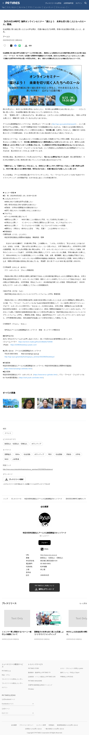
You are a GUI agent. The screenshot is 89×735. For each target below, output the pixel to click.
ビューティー (49, 7)
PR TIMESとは (6, 671)
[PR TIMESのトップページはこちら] (13, 3)
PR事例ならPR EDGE (66, 677)
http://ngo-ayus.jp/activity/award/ (64, 124)
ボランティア (36, 444)
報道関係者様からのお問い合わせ (67, 725)
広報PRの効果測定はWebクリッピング (40, 685)
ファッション (61, 7)
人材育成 (16, 459)
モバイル (22, 7)
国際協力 (8, 454)
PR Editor (31, 689)
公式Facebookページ (8, 699)
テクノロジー (12, 7)
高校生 (68, 454)
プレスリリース (16, 499)
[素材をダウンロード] (26, 45)
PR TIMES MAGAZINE (35, 681)
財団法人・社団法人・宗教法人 (16, 444)
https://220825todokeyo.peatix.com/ (23, 345)
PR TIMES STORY (33, 668)
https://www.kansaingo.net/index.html (18, 369)
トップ (5, 499)
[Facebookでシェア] (15, 45)
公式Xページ (6, 709)
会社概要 (14, 725)
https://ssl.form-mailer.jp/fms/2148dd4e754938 (35, 342)
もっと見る (83, 603)
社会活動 (27, 454)
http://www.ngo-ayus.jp (48, 555)
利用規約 (51, 725)
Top (3, 7)
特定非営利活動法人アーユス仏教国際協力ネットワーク (43, 499)
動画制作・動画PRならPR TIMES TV (39, 672)
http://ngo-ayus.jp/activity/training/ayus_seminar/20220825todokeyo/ (29, 357)
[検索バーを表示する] (85, 3)
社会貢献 (59, 454)
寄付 (50, 454)
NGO (6, 459)
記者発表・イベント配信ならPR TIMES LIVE (42, 677)
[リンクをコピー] (30, 45)
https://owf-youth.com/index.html (31, 378)
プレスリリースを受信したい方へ (12, 679)
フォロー (44, 543)
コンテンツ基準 (41, 725)
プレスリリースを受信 (53, 3)
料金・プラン (6, 675)
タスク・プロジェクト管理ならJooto (71, 668)
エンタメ (38, 7)
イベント (8, 433)
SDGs (17, 454)
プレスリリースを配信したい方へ (12, 683)
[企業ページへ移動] (44, 520)
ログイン (79, 3)
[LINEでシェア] (19, 45)
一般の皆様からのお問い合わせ (54, 729)
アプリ (30, 7)
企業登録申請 (68, 3)
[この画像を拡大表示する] (11, 403)
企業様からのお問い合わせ (33, 729)
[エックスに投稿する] (11, 45)
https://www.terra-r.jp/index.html (45, 375)
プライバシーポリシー (26, 725)
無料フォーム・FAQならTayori (69, 672)
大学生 (77, 454)
